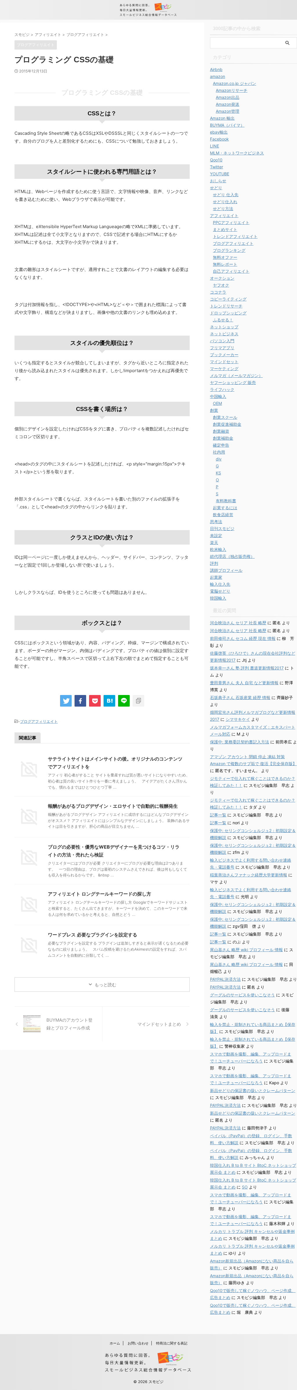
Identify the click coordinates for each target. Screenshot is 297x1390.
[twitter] (66, 701)
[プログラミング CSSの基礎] (109, 701)
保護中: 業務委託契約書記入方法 (239, 741)
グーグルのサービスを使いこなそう (242, 994)
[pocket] (95, 701)
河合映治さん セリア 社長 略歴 (238, 622)
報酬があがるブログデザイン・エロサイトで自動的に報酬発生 (113, 806)
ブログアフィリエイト (39, 721)
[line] (124, 701)
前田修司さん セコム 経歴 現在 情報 (243, 638)
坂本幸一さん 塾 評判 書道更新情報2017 (247, 667)
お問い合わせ (138, 1343)
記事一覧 (218, 814)
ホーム (115, 1343)
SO (245, 1187)
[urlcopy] (138, 701)
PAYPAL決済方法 (225, 979)
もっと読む (105, 984)
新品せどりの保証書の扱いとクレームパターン (252, 1090)
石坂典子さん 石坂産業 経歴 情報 (240, 697)
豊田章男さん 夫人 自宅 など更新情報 (244, 682)
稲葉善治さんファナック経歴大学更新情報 (248, 874)
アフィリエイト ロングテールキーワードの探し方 (99, 894)
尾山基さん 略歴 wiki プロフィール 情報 (246, 949)
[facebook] (80, 701)
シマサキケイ (238, 719)
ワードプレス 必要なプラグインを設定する (92, 935)
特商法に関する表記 (171, 1343)
